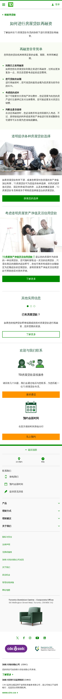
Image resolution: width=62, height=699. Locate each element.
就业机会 (6, 575)
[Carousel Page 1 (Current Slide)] (28, 306)
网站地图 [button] (6, 590)
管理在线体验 (8, 582)
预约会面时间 (16, 484)
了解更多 (6, 675)
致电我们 (14, 477)
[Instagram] (30, 638)
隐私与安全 (7, 537)
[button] (31, 334)
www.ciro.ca (9, 693)
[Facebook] (23, 638)
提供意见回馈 (16, 492)
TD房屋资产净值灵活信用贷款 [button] (17, 257)
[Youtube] (37, 638)
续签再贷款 (10, 15)
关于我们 (6, 567)
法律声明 (6, 544)
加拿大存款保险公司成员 (13, 560)
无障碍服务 (7, 552)
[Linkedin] (44, 638)
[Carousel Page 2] (31, 306)
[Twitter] (17, 638)
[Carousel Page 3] (34, 306)
